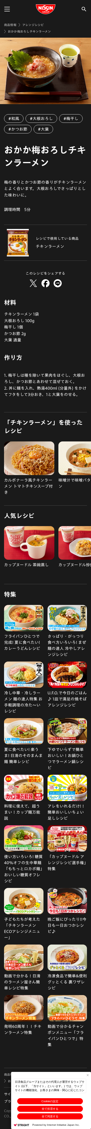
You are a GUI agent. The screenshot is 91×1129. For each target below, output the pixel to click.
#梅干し (70, 118)
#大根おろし (41, 118)
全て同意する (50, 1116)
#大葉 (43, 129)
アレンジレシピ (33, 24)
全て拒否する (50, 1108)
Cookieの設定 (49, 1101)
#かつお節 (17, 129)
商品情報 (10, 24)
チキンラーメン (50, 246)
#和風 (13, 118)
